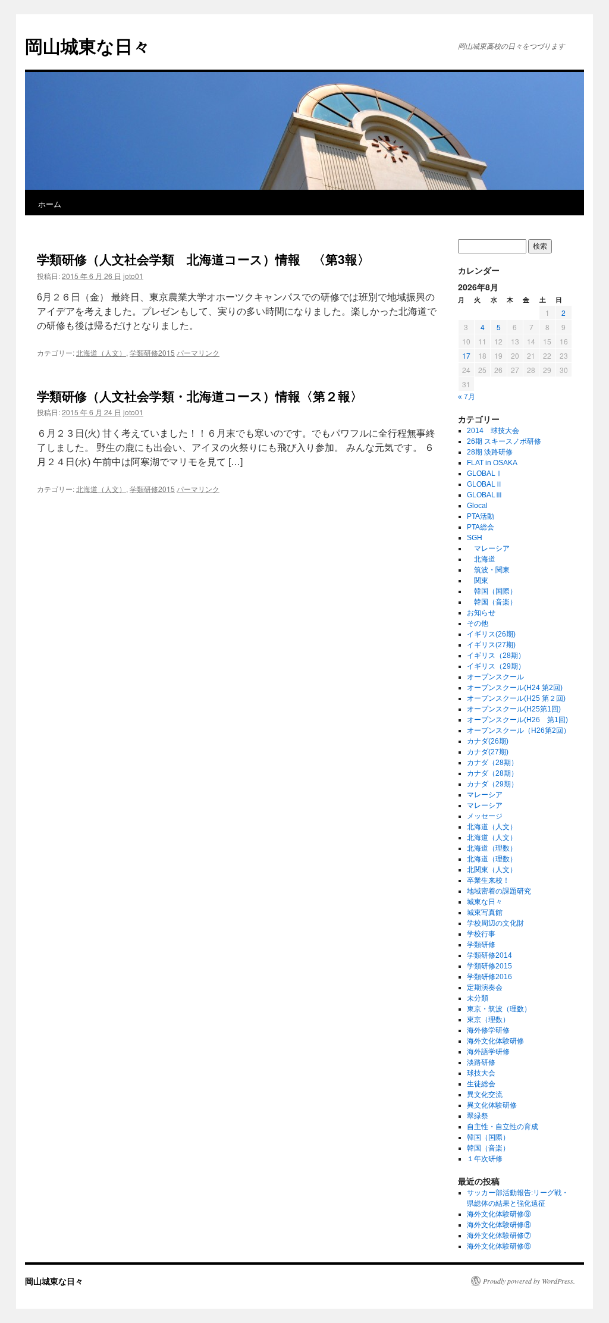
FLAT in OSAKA (492, 463)
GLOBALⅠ (485, 473)
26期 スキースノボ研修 (504, 441)
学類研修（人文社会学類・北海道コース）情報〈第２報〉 (200, 396)
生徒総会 (481, 1084)
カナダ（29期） (492, 784)
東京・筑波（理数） (499, 1009)
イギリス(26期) (491, 634)
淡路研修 (481, 1062)
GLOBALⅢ (485, 495)
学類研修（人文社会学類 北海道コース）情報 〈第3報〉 (209, 259)
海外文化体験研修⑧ (499, 1225)
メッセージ (485, 816)
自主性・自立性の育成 (502, 1127)
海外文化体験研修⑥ (499, 1246)
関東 (477, 580)
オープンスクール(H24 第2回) (515, 688)
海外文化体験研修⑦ (499, 1235)
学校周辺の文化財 (495, 923)
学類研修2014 (489, 955)
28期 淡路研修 (490, 452)
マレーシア (488, 548)
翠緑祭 (477, 1116)
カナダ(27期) (487, 752)
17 (466, 355)
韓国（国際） (492, 591)
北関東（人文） (492, 870)
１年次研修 (485, 1159)
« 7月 (466, 397)
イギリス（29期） (496, 666)
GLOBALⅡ (485, 484)
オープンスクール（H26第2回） (518, 730)
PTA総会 (480, 527)
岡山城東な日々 (87, 45)
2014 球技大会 (493, 431)
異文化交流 (485, 1094)
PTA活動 (480, 516)
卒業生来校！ (488, 880)
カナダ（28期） (492, 762)
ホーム (49, 203)
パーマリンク (198, 352)
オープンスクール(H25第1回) (514, 709)
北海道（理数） (492, 848)
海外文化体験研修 (495, 1041)
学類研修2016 (489, 977)
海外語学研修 (488, 1052)
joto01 (133, 276)
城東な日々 (485, 902)
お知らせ (481, 613)
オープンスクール (495, 677)
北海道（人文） (101, 352)
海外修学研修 (488, 1030)
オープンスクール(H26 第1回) (517, 720)
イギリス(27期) (491, 645)
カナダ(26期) (487, 741)
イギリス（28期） (496, 655)
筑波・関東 (488, 570)
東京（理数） (488, 1019)
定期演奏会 (485, 987)
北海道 (481, 559)
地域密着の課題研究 (499, 891)
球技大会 (481, 1073)
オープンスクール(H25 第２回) (516, 698)
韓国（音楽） (492, 602)
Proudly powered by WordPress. (529, 1281)
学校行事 (481, 934)
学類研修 (481, 944)
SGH (474, 538)
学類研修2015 (152, 352)
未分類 (477, 998)
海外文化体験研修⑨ (499, 1214)
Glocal (477, 505)
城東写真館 (485, 912)
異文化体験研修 (492, 1105)
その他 (477, 623)
